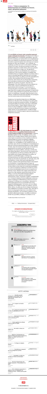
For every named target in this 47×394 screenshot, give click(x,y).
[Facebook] (37, 39)
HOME (9, 3)
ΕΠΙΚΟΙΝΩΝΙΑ (23, 379)
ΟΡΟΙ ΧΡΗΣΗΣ (17, 216)
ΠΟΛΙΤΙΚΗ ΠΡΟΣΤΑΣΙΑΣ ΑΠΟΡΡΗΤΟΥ (26, 216)
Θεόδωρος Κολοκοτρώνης (22, 203)
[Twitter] (39, 39)
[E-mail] (35, 50)
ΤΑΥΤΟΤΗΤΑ (23, 377)
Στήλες (12, 3)
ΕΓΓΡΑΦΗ (32, 214)
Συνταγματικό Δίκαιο (31, 203)
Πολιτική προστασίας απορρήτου (22, 388)
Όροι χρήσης (13, 388)
